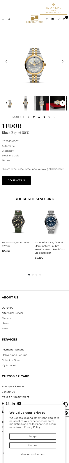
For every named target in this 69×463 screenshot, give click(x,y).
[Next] (62, 61)
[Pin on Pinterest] (33, 116)
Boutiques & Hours (13, 386)
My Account (9, 365)
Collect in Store (11, 360)
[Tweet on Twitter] (28, 116)
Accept (33, 436)
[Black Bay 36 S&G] (9, 103)
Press (5, 328)
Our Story (7, 307)
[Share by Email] (54, 116)
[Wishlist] (58, 19)
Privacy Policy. (32, 427)
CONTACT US (16, 180)
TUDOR (11, 125)
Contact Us (8, 391)
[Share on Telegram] (44, 116)
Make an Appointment (15, 396)
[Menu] (3, 19)
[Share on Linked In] (39, 116)
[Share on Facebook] (23, 116)
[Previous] (6, 61)
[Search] (9, 19)
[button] (64, 19)
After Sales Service (13, 312)
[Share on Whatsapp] (49, 116)
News (5, 323)
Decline (32, 445)
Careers (6, 318)
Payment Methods (13, 349)
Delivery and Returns (14, 354)
